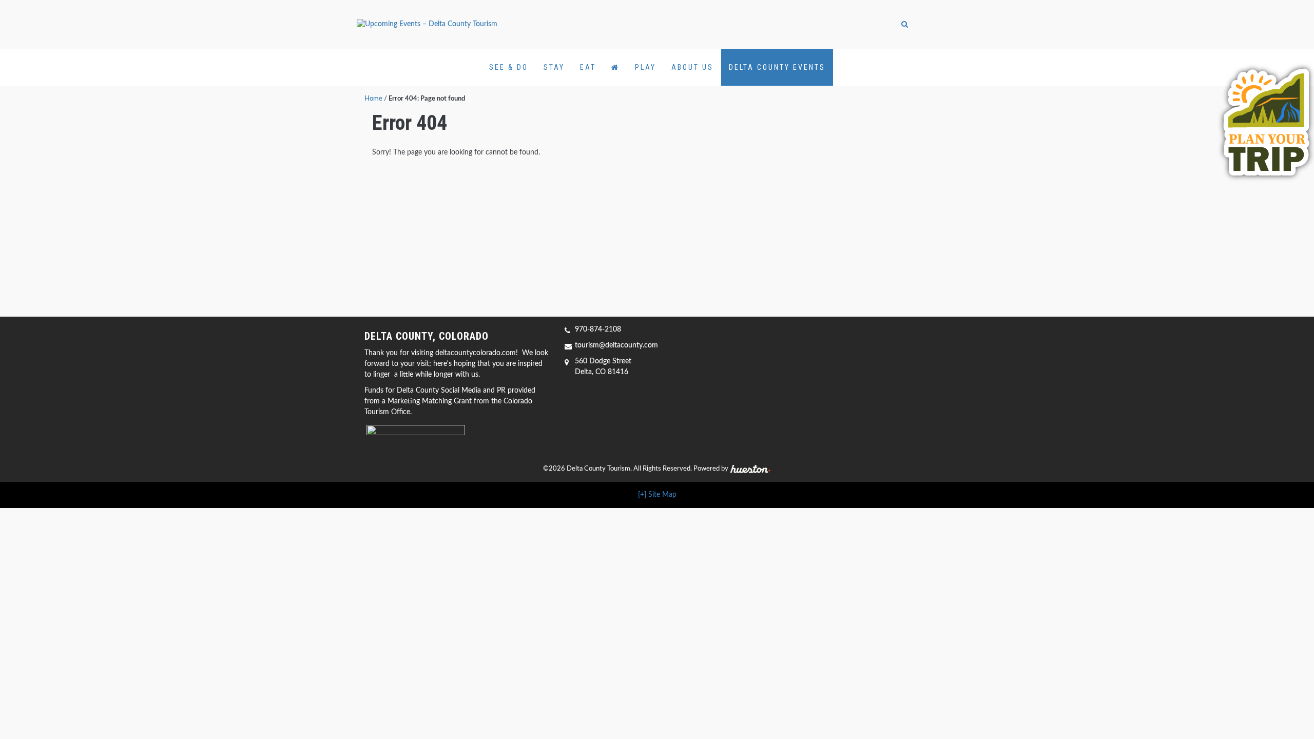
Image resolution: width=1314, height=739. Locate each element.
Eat (588, 67)
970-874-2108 (598, 329)
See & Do (508, 67)
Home (373, 98)
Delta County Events (777, 67)
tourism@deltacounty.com (616, 345)
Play (645, 67)
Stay (554, 67)
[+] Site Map (657, 494)
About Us (692, 67)
